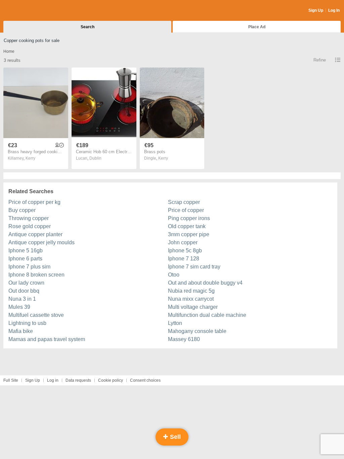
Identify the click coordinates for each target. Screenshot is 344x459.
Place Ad (256, 27)
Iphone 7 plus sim (29, 266)
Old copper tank (187, 226)
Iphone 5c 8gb (185, 250)
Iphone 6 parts (25, 258)
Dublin (95, 158)
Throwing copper (28, 218)
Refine (319, 59)
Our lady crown (26, 283)
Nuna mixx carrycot (191, 299)
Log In (334, 10)
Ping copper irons (189, 218)
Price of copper (186, 210)
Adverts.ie (29, 10)
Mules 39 (19, 307)
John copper (183, 242)
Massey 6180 (184, 339)
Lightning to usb (27, 323)
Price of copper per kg (34, 202)
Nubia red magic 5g (191, 291)
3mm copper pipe (188, 234)
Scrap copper (184, 202)
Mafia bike (20, 331)
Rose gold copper (29, 226)
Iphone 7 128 (183, 258)
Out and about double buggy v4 (205, 283)
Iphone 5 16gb (25, 250)
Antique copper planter (35, 234)
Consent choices (145, 380)
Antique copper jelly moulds (41, 242)
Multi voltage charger (193, 307)
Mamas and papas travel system (46, 339)
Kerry (30, 158)
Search (87, 27)
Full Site (10, 380)
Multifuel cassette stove (36, 315)
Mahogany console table (197, 331)
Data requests (78, 380)
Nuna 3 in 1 (22, 299)
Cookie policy (110, 380)
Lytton (175, 323)
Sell (174, 436)
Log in (52, 380)
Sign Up (315, 10)
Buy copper (22, 210)
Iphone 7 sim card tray (194, 266)
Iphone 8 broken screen (36, 275)
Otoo (173, 275)
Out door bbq (23, 291)
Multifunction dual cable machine (207, 315)
